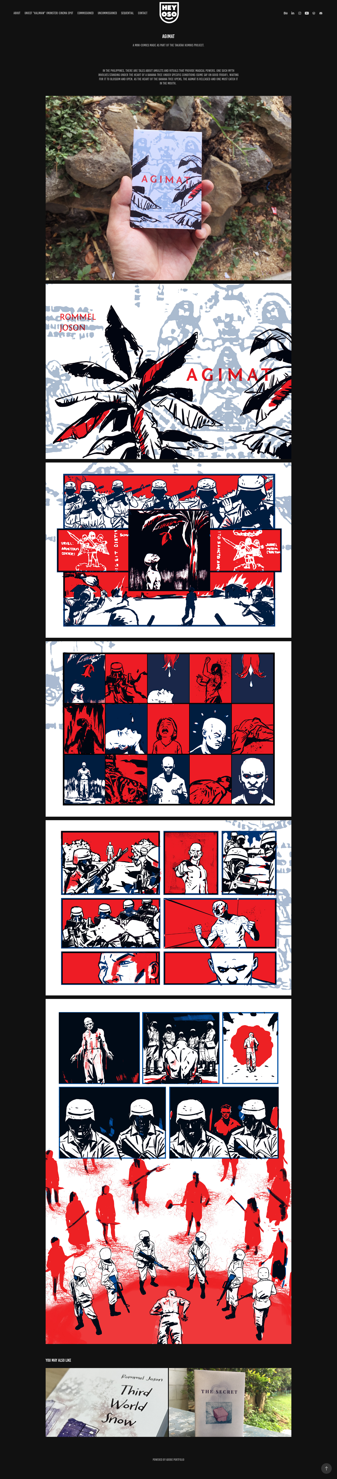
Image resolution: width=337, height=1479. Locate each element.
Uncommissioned (107, 13)
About (17, 13)
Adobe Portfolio (175, 1459)
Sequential (127, 13)
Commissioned (85, 13)
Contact (142, 13)
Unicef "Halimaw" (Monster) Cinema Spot (49, 13)
